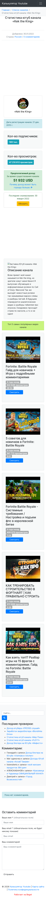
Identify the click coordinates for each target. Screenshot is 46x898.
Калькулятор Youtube (14, 3)
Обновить (23, 203)
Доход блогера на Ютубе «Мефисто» (25, 743)
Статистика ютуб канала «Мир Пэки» (25, 737)
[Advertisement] (23, 69)
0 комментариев (32, 36)
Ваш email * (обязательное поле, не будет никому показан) (22, 829)
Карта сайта (38, 886)
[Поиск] (4, 717)
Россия (18, 36)
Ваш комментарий (11, 842)
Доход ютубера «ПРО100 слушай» (23, 728)
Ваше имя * (17, 817)
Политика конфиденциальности (23, 889)
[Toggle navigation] (40, 3)
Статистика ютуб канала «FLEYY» (23, 740)
